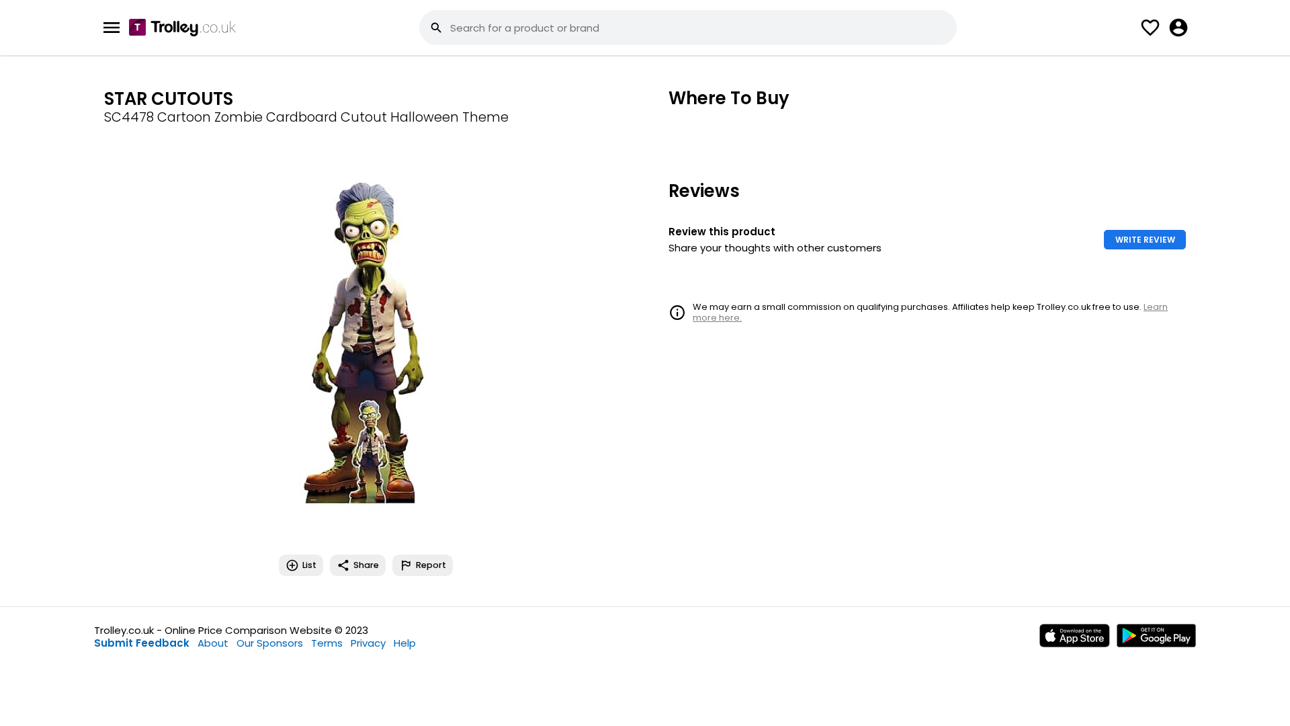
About (213, 643)
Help (405, 643)
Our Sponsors (269, 643)
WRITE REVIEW (1145, 239)
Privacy (368, 643)
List (309, 565)
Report (431, 565)
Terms (327, 643)
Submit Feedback (141, 643)
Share (366, 565)
